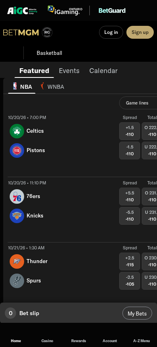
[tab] (34, 70)
